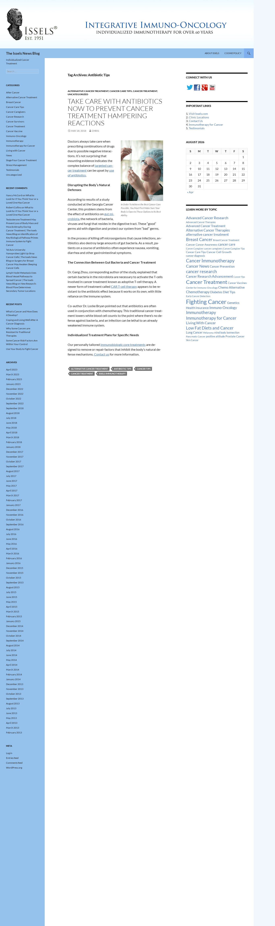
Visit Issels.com (198, 113)
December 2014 (14, 626)
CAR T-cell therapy (124, 286)
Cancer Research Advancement (209, 276)
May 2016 (11, 543)
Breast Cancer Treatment (226, 240)
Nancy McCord (14, 195)
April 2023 (11, 369)
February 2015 (14, 616)
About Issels (212, 53)
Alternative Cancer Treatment (88, 91)
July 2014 (11, 650)
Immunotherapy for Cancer (206, 124)
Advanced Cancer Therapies (201, 222)
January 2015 (13, 621)
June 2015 (11, 597)
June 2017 (11, 480)
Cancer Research (15, 116)
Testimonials (197, 128)
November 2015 (14, 572)
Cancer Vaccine (14, 131)
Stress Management (16, 165)
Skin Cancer (192, 340)
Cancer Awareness (206, 244)
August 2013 (13, 703)
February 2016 (14, 558)
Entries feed (12, 757)
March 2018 (12, 437)
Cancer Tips (144, 368)
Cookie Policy (232, 53)
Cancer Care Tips (121, 91)
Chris (95, 130)
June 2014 (11, 655)
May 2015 (11, 601)
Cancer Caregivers (15, 111)
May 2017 (11, 485)
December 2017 (14, 451)
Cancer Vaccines (237, 283)
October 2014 (13, 635)
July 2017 (11, 476)
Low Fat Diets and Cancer (210, 327)
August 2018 (13, 413)
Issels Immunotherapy (112, 373)
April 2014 (11, 664)
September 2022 (15, 403)
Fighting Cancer (206, 301)
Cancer (190, 244)
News (9, 155)
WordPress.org (14, 767)
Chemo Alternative (231, 287)
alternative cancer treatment (89, 368)
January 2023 (13, 384)
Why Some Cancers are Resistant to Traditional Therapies (18, 332)
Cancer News (197, 266)
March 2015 (12, 611)
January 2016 (13, 563)
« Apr (190, 192)
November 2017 (14, 456)
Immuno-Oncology (223, 308)
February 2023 (14, 379)
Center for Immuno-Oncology (202, 287)
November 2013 (14, 688)
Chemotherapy (198, 292)
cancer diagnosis (195, 255)
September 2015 (15, 582)
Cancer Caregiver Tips (234, 248)
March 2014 (12, 669)
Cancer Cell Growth (219, 252)
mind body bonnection (226, 332)
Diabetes (216, 292)
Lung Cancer (194, 332)
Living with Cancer (15, 150)
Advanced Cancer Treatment (205, 226)
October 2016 (13, 519)
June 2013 (11, 713)
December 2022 (14, 388)
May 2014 (11, 659)
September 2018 (15, 408)
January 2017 (13, 505)
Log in (9, 753)
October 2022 (13, 398)
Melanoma (208, 332)
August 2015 (13, 587)
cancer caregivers (213, 248)
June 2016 (11, 538)
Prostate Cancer (234, 336)
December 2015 (14, 567)
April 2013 (11, 722)
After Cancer (13, 92)
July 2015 (11, 592)
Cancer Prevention (222, 266)
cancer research (201, 271)
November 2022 (14, 393)
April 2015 (11, 606)
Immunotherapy (201, 312)
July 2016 (11, 534)
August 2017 (13, 471)
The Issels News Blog (23, 53)
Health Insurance (197, 308)
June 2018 (11, 422)
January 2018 (13, 446)
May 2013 (11, 718)
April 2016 (11, 548)
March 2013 (12, 727)
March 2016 (12, 553)
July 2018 (11, 417)
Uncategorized (78, 94)
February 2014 (14, 674)
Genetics (233, 302)
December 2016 (14, 509)
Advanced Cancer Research (207, 218)
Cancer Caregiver (194, 248)
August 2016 (13, 529)
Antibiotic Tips (122, 368)
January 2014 (13, 679)
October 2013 (13, 693)
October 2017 (13, 461)
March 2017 (12, 495)
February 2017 (14, 500)
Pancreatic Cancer (195, 336)
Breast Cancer (199, 239)
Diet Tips (229, 292)
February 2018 (14, 442)
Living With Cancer (201, 323)
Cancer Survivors (15, 121)
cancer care (226, 244)
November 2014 (14, 630)
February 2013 (14, 732)
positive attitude (215, 336)
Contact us (101, 354)
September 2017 (15, 466)
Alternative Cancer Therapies (208, 230)
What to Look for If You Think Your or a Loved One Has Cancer (22, 199)
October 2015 (13, 577)
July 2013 (11, 708)
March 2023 (12, 374)
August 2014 (13, 645)
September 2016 (15, 524)
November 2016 (14, 514)
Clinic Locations (199, 117)
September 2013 (15, 698)
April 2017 (11, 490)
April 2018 (11, 432)
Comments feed (14, 762)
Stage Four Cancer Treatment (21, 160)
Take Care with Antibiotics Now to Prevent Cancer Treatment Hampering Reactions (115, 112)
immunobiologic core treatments (123, 344)
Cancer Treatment (145, 91)
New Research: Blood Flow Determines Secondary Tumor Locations (21, 287)
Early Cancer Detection (198, 296)
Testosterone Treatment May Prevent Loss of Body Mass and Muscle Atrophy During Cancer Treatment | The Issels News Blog (22, 227)
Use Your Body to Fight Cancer (22, 348)
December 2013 (14, 684)
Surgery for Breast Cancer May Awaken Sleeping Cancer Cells (21, 264)
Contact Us (196, 121)
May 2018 (11, 427)
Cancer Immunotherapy (210, 260)
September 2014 (15, 640)
